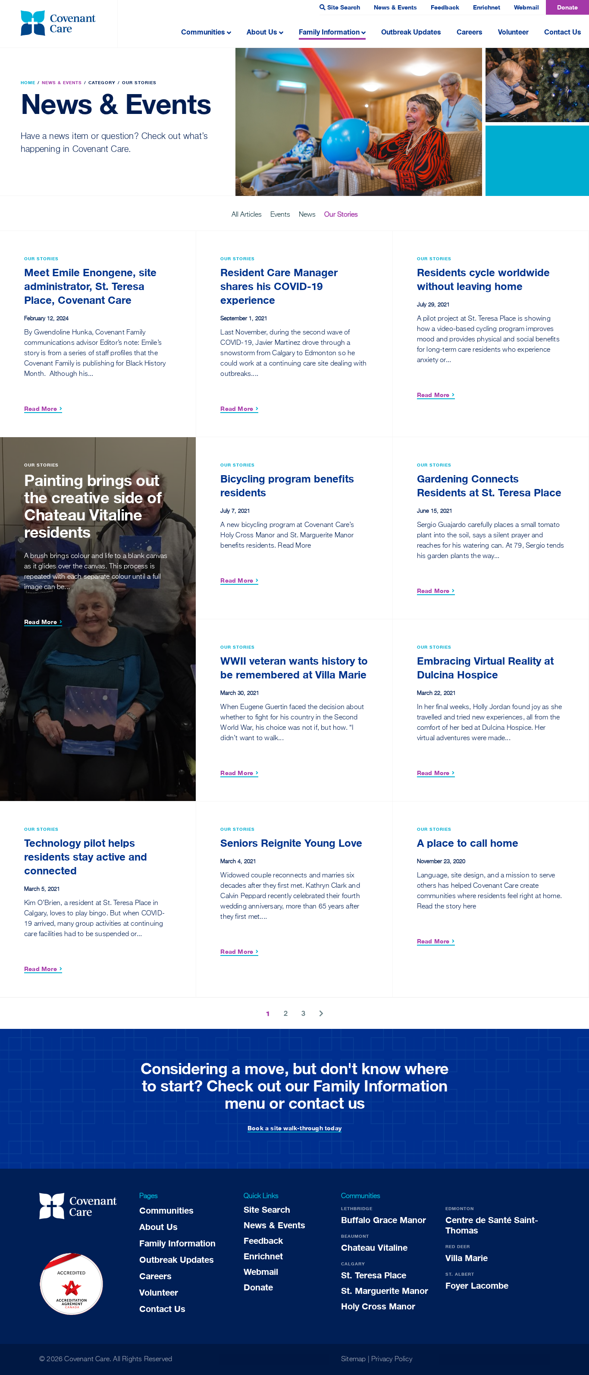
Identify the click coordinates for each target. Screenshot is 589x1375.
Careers (469, 32)
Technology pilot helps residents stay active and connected (85, 857)
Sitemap (353, 1359)
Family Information (329, 32)
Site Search (343, 7)
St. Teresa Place (373, 1275)
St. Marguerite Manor (384, 1290)
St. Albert (459, 1274)
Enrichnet (486, 7)
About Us (262, 32)
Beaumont (355, 1236)
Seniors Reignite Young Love (291, 843)
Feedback (445, 7)
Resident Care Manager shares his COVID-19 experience (279, 286)
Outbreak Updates (411, 32)
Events (280, 214)
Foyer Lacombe (476, 1285)
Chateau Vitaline (374, 1247)
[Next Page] (321, 1013)
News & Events (395, 7)
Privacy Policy (391, 1359)
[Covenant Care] (78, 1207)
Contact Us (562, 32)
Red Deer (457, 1246)
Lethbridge (357, 1208)
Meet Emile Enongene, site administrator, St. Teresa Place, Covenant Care (90, 286)
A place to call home (467, 843)
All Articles (247, 214)
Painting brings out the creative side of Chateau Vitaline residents (92, 506)
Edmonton (459, 1208)
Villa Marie (466, 1257)
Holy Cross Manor (378, 1306)
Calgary (353, 1263)
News (307, 214)
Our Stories (341, 214)
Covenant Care (87, 1359)
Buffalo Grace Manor (383, 1219)
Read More (40, 408)
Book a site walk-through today (294, 1128)
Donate (567, 7)
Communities (203, 32)
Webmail (526, 7)
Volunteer (513, 32)
